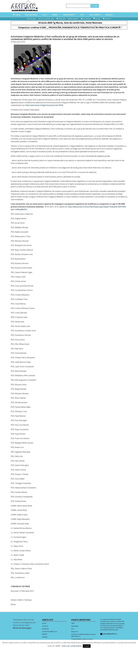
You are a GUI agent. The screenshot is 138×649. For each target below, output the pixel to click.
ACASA (44, 623)
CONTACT (45, 626)
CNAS (72, 623)
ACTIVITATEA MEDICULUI (49, 631)
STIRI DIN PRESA (31, 15)
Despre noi (74, 631)
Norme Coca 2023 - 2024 (46, 19)
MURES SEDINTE (73, 19)
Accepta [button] (86, 646)
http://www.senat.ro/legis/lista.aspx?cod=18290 (44, 105)
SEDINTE (44, 634)
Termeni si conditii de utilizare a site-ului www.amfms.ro (83, 635)
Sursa (13, 604)
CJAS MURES (74, 626)
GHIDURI (44, 637)
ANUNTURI (45, 629)
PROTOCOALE (31, 19)
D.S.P (72, 629)
